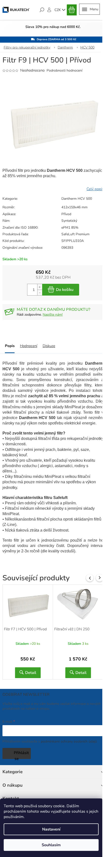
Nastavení (51, 829)
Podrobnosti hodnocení (64, 70)
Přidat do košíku (60, 290)
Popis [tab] (10, 345)
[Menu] (89, 9)
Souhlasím (51, 845)
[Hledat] (42, 9)
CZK (58, 10)
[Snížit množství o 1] (39, 292)
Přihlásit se (21, 754)
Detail (30, 672)
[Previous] (89, 578)
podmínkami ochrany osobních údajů (69, 741)
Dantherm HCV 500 (76, 198)
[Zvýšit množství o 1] (39, 287)
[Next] (99, 578)
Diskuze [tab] (49, 345)
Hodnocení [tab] (28, 345)
